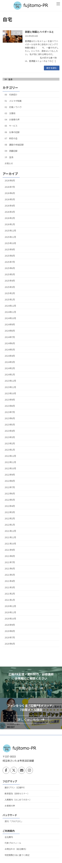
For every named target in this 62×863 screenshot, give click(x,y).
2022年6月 (10, 493)
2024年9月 (10, 324)
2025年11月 (10, 236)
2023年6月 (10, 418)
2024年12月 (10, 305)
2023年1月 (10, 449)
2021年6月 (10, 568)
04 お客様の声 (12, 119)
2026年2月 (10, 218)
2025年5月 (10, 274)
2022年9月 (10, 474)
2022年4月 (10, 506)
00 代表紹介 (11, 94)
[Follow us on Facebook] (6, 770)
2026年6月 (10, 193)
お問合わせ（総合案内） (16, 848)
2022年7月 (10, 487)
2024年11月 (10, 312)
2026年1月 (10, 224)
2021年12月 (10, 530)
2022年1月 (10, 524)
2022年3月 (10, 512)
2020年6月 (10, 643)
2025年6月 (10, 268)
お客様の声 (10, 805)
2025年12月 (10, 230)
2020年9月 (10, 624)
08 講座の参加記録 (14, 144)
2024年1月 (10, 374)
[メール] (21, 770)
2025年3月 (10, 286)
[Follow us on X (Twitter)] (13, 770)
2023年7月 (10, 412)
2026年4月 (10, 205)
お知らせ (9, 163)
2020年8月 (10, 631)
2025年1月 (10, 299)
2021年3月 (10, 587)
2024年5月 (10, 349)
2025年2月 (10, 293)
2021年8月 (10, 556)
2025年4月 (10, 280)
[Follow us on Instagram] (29, 770)
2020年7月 (10, 637)
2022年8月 (10, 480)
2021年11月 (10, 537)
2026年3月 (10, 211)
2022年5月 (10, 499)
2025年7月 (10, 261)
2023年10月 (10, 393)
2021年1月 (10, 599)
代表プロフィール (13, 843)
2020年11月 (10, 612)
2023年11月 (10, 387)
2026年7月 (10, 186)
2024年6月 (10, 343)
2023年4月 (10, 430)
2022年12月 (10, 455)
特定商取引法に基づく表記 (17, 854)
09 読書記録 (11, 150)
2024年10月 (10, 318)
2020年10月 (10, 618)
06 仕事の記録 (12, 132)
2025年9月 (10, 249)
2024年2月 (10, 368)
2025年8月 (10, 255)
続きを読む (51, 67)
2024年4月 (10, 355)
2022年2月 (10, 518)
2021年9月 (10, 549)
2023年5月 (10, 424)
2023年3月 (10, 437)
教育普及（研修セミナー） (17, 793)
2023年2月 (10, 443)
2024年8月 (10, 330)
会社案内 (9, 836)
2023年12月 (10, 380)
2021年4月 (10, 581)
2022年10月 (10, 468)
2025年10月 (10, 243)
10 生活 (8, 79)
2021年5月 (10, 574)
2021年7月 (10, 562)
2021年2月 (10, 593)
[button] (31, 688)
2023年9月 (10, 399)
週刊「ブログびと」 (14, 821)
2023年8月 (10, 405)
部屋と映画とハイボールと (39, 31)
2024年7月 (10, 336)
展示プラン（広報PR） (15, 787)
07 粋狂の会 (11, 138)
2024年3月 (10, 362)
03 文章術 (10, 113)
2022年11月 (10, 462)
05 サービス (11, 125)
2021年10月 (10, 543)
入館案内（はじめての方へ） (18, 799)
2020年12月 (10, 606)
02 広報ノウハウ (13, 107)
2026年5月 (10, 199)
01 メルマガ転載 (13, 100)
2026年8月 (10, 180)
